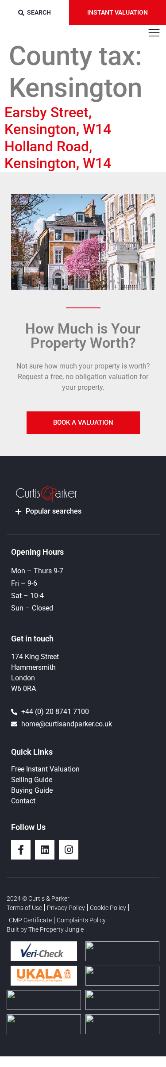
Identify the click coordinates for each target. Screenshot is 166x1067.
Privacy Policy (66, 907)
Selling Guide (31, 779)
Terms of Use (24, 907)
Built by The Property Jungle (45, 929)
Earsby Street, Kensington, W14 (57, 121)
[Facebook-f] (21, 850)
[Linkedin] (44, 850)
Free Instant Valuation (45, 769)
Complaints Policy (81, 920)
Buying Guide (32, 790)
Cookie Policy (108, 907)
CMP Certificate (30, 920)
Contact (23, 801)
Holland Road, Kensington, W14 (57, 155)
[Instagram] (68, 850)
